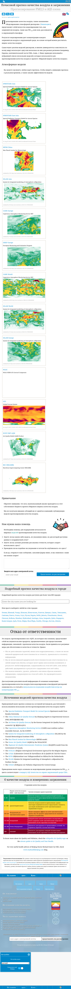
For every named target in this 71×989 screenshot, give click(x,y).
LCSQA (11, 753)
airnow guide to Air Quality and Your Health (36, 841)
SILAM (11, 759)
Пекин (4, 612)
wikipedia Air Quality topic (56, 838)
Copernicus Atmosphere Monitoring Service (24, 728)
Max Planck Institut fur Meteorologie (22, 739)
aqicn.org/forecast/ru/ (13, 17)
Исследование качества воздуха (16, 905)
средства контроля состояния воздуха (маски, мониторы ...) (22, 926)
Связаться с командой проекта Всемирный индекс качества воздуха (22, 898)
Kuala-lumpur (7, 621)
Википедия (45, 24)
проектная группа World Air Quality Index (31, 864)
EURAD (11, 765)
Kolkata (12, 618)
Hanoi (59, 615)
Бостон (51, 621)
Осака (17, 615)
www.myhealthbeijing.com (33, 850)
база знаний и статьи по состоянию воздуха (17, 909)
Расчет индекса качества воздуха (13, 922)
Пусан (27, 615)
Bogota (33, 615)
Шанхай (11, 612)
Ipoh (14, 621)
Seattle (38, 621)
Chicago (45, 621)
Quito (53, 618)
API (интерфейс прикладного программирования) (19, 927)
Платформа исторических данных (14, 929)
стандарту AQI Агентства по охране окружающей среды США (43, 772)
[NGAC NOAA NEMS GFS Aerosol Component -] (24, 397)
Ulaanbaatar (52, 615)
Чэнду (17, 612)
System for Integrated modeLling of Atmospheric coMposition (31, 734)
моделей (14, 533)
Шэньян (24, 612)
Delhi (38, 615)
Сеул (22, 615)
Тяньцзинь (61, 612)
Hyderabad (27, 618)
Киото (11, 615)
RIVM (10, 756)
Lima (41, 618)
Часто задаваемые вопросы (14, 916)
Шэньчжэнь (32, 612)
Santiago (35, 618)
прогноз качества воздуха (11, 924)
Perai (19, 621)
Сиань (54, 612)
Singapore (60, 618)
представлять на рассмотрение (52, 939)
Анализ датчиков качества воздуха (14, 912)
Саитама (5, 615)
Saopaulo (47, 618)
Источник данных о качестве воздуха (15, 920)
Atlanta (58, 621)
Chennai (5, 618)
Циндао (48, 612)
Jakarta (44, 615)
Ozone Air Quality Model (17, 742)
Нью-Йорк (31, 621)
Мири (24, 621)
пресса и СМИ (7, 901)
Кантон (41, 612)
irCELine (11, 751)
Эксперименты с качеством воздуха (14, 911)
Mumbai (18, 618)
